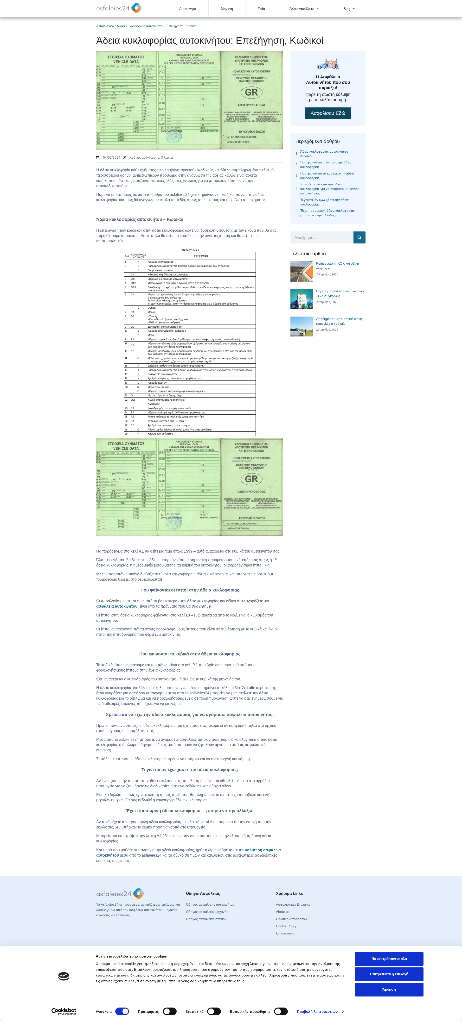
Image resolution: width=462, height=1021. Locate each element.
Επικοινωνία (285, 933)
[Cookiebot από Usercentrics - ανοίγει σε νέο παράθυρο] (64, 1011)
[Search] (359, 237)
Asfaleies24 (105, 26)
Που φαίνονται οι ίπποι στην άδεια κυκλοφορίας (326, 164)
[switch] (170, 1011)
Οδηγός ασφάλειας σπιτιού (206, 919)
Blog (347, 9)
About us (282, 912)
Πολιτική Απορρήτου (291, 919)
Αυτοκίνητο (187, 9)
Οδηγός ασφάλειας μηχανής (207, 912)
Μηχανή (227, 9)
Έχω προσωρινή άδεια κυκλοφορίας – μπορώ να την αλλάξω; (329, 213)
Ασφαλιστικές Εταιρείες (293, 904)
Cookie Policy (286, 926)
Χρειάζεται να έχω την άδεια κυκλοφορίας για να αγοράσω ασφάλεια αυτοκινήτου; (329, 188)
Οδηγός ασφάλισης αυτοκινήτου (210, 904)
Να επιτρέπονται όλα (389, 959)
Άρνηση (389, 989)
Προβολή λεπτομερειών (317, 1011)
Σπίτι (261, 9)
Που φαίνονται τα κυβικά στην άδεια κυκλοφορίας (327, 175)
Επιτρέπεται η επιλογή (389, 974)
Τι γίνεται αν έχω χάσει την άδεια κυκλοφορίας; (324, 202)
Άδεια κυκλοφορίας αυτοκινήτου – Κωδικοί (325, 153)
